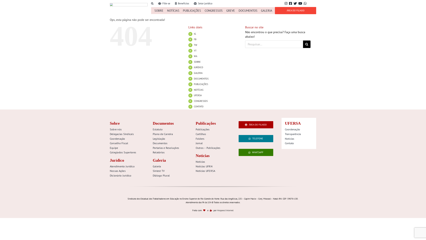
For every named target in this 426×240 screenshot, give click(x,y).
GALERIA (198, 73)
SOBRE (197, 61)
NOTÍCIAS (198, 89)
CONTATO (199, 106)
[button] (152, 3)
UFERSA (198, 95)
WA (195, 56)
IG (195, 33)
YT (195, 50)
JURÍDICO (198, 67)
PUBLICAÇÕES (201, 84)
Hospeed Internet (225, 210)
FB (195, 39)
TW (195, 45)
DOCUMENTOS (201, 78)
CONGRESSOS (201, 101)
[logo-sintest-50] (129, 4)
